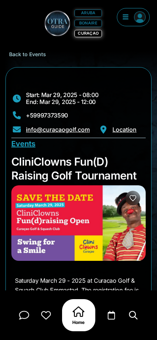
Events (23, 143)
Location (124, 129)
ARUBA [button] (88, 12)
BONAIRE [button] (88, 23)
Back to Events (27, 54)
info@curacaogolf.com (58, 129)
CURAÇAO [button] (88, 33)
